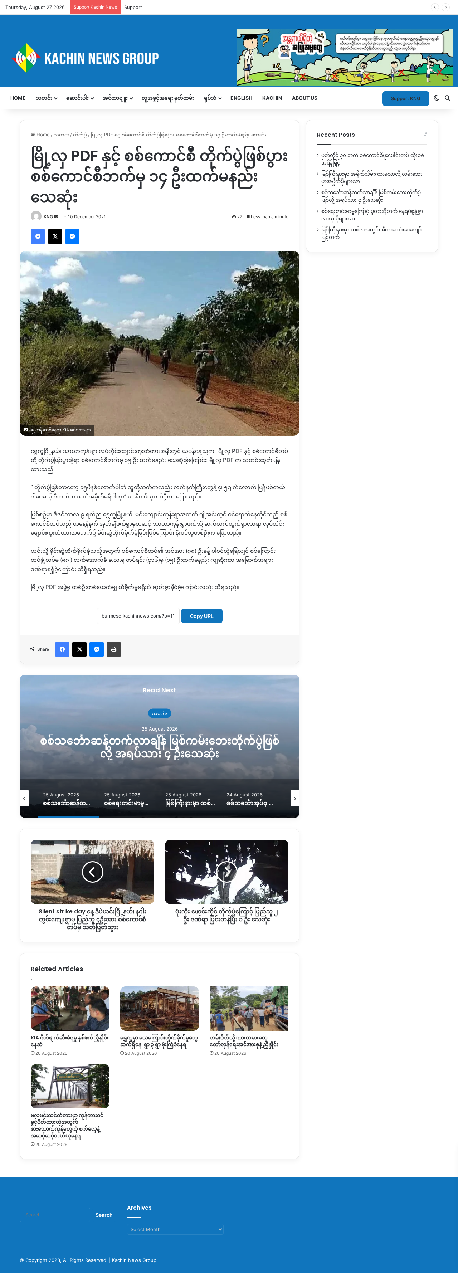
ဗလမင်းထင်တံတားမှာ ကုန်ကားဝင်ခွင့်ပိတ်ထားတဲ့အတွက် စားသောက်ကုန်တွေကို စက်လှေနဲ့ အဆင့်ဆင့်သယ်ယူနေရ (67, 1125)
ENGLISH (241, 98)
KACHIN (272, 98)
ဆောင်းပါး (77, 98)
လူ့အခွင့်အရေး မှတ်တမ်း (168, 98)
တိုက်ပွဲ (80, 134)
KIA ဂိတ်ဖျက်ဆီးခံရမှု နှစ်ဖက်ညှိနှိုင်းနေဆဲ (70, 1041)
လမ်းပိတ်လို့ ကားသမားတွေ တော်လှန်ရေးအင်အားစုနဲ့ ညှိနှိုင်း (244, 1041)
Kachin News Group (134, 1260)
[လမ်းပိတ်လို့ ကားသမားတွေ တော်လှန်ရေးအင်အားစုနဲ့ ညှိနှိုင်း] (249, 1008)
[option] (159, 746)
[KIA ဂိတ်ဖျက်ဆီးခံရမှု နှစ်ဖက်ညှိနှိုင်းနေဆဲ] (70, 1008)
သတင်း (44, 98)
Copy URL (202, 616)
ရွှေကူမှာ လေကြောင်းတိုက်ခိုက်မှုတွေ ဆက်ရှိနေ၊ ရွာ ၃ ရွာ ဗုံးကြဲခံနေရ (159, 1041)
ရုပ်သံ (210, 98)
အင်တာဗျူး (115, 98)
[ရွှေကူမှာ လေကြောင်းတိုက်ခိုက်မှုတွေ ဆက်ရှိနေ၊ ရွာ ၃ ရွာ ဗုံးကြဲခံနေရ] (159, 1008)
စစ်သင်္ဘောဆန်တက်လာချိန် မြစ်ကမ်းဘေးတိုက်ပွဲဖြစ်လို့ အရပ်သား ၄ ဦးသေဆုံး (159, 747)
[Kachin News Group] (229, 58)
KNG (48, 216)
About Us (304, 98)
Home (18, 98)
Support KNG (139, 7)
